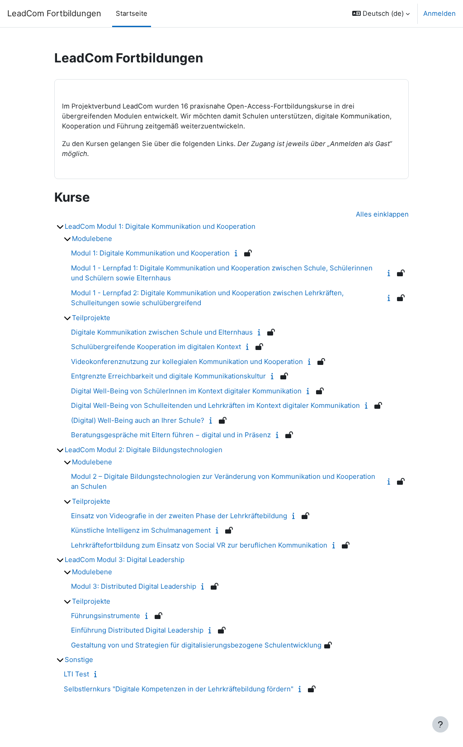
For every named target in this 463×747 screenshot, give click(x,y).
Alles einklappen (382, 214)
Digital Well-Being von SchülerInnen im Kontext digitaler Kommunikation (186, 391)
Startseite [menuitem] (131, 13)
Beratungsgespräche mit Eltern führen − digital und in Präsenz (171, 434)
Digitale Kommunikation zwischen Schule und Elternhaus (162, 332)
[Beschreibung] (238, 253)
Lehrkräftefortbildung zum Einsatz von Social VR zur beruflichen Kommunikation (199, 545)
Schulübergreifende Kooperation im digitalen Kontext (156, 346)
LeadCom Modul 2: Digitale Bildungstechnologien (143, 449)
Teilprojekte (91, 317)
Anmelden (439, 13)
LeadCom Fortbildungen (54, 13)
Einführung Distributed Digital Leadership (137, 630)
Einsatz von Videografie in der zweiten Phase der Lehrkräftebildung (179, 515)
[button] (381, 13)
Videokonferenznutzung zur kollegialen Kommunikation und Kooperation (187, 361)
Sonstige (79, 659)
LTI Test (76, 674)
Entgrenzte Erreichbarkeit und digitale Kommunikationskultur (168, 376)
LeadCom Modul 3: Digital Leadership (124, 559)
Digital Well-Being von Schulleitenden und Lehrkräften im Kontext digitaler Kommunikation (215, 405)
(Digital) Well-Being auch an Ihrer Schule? (137, 420)
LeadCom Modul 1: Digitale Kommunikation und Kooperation (160, 226)
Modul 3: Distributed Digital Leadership (133, 586)
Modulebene (92, 238)
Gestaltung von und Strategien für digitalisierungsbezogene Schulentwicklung (196, 645)
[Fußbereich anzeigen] (440, 724)
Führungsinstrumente (105, 615)
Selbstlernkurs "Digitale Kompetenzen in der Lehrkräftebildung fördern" (178, 689)
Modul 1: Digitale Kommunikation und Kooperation (150, 253)
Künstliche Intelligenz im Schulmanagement (141, 530)
